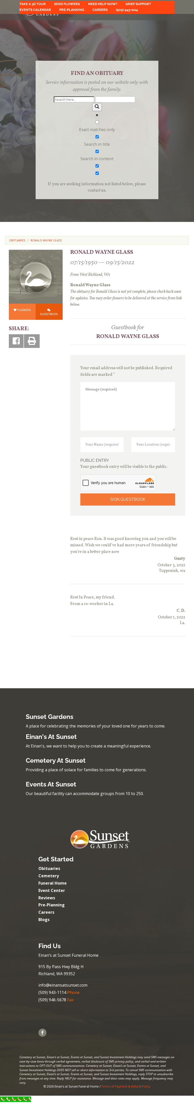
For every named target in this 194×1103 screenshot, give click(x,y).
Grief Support (138, 4)
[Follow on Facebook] (42, 1033)
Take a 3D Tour (32, 4)
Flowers (24, 310)
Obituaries (49, 868)
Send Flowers (67, 4)
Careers (100, 10)
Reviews (46, 898)
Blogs (44, 919)
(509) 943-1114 (127, 10)
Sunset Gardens (49, 716)
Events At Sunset (51, 784)
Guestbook (49, 314)
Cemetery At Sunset (56, 760)
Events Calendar (35, 10)
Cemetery (48, 876)
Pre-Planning (71, 10)
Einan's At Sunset (51, 736)
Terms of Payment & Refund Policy (125, 1086)
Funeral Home (52, 883)
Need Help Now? (102, 4)
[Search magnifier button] (97, 107)
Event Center (51, 890)
